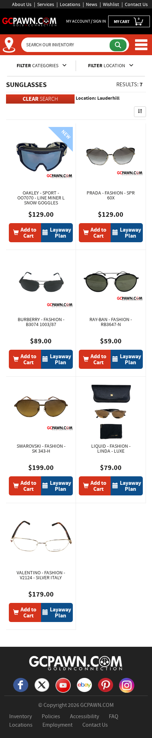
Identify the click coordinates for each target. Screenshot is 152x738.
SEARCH (40, 99)
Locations (70, 4)
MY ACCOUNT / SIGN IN (86, 21)
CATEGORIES (38, 65)
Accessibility (84, 716)
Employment (57, 724)
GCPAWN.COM (97, 705)
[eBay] (84, 684)
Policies (51, 716)
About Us (21, 4)
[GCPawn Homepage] (29, 21)
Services (45, 4)
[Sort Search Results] (140, 111)
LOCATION (107, 65)
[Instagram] (126, 684)
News (91, 4)
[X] (41, 684)
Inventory (20, 716)
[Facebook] (20, 684)
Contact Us (136, 4)
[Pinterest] (105, 684)
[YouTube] (62, 684)
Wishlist (111, 4)
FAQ (113, 716)
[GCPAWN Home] (76, 662)
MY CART (127, 20)
